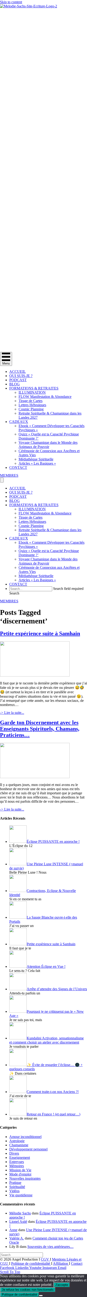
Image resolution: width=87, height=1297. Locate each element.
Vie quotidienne (20, 1195)
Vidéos (14, 1191)
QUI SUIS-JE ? (20, 376)
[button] (14, 593)
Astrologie (17, 1141)
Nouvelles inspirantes (25, 1178)
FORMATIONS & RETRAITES (33, 388)
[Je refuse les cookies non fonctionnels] (41, 1295)
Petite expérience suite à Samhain (40, 633)
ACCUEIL (17, 372)
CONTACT (18, 468)
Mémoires (16, 1166)
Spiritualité (17, 1187)
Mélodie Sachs (20, 1213)
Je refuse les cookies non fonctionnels (28, 1289)
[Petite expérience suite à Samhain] (35, 675)
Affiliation (61, 1263)
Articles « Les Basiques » (37, 463)
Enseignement (19, 1158)
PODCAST (18, 380)
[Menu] (2, 480)
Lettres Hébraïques (32, 405)
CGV (45, 1259)
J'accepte (61, 1285)
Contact (76, 1263)
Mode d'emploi (20, 1174)
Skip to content (11, 2)
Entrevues (16, 1162)
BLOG (14, 384)
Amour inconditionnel (25, 1137)
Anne (13, 1230)
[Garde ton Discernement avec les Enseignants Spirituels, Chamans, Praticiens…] (35, 777)
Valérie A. (16, 1238)
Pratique (15, 1183)
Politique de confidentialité (31, 1263)
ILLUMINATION (32, 392)
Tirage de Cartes (30, 401)
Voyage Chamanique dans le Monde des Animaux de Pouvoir (48, 445)
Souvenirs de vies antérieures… (50, 1247)
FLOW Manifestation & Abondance (45, 397)
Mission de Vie (20, 1170)
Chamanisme (18, 1145)
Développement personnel (28, 1149)
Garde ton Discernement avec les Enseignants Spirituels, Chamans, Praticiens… (39, 728)
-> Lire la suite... (12, 713)
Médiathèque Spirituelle (36, 459)
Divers (14, 1153)
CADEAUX (18, 422)
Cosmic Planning (31, 409)
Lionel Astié (18, 1222)
